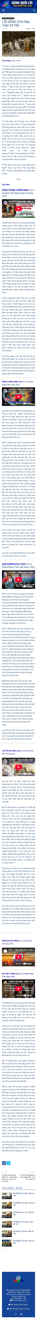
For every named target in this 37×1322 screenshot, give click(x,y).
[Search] (34, 10)
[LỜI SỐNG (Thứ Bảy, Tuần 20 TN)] (7, 1195)
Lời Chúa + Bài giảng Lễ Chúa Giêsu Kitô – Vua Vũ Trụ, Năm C (27, 1177)
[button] (3, 10)
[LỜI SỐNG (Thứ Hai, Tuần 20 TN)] (7, 1243)
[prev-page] (3, 1250)
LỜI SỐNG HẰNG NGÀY (15, 15)
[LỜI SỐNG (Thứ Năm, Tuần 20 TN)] (7, 1224)
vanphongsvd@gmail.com (18, 1307)
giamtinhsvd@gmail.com (18, 1302)
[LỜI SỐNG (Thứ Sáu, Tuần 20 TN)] (7, 1205)
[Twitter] (8, 1163)
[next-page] (6, 1250)
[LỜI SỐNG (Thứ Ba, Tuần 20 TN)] (7, 1233)
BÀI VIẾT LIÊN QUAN (8, 1188)
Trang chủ (4, 15)
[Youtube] (21, 1314)
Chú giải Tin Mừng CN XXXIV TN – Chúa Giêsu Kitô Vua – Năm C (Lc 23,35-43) (9, 1178)
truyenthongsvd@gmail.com (18, 1311)
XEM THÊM (19, 1188)
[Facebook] (4, 1163)
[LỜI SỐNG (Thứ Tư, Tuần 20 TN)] (7, 1214)
